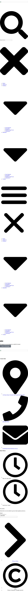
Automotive (7, 131)
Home (4, 83)
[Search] (14, 38)
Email (1, 513)
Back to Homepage (5, 346)
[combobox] (6, 40)
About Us (5, 84)
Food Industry (8, 127)
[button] (14, 209)
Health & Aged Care (9, 130)
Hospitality (7, 128)
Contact (4, 179)
